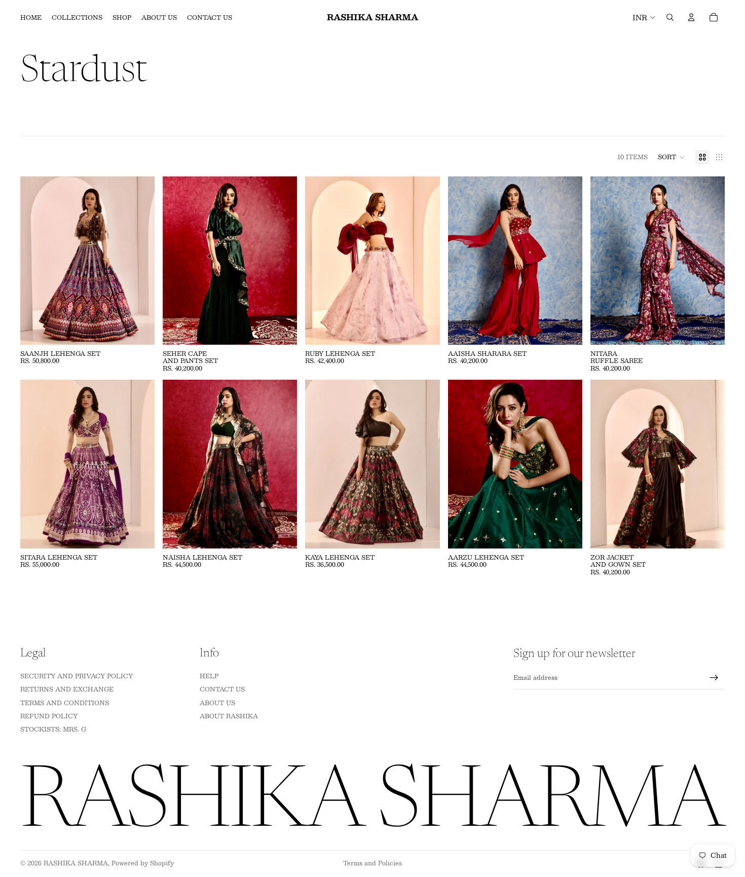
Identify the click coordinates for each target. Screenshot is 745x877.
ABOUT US (217, 702)
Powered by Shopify (142, 863)
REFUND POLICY (49, 716)
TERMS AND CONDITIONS (64, 702)
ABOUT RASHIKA (229, 716)
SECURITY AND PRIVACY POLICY (76, 676)
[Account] (691, 17)
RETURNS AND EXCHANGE (67, 689)
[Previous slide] (35, 260)
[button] (671, 157)
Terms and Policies (372, 863)
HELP (209, 676)
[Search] (670, 17)
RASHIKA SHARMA (76, 863)
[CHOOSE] (139, 329)
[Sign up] (714, 677)
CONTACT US (222, 689)
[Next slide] (139, 260)
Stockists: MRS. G (53, 729)
